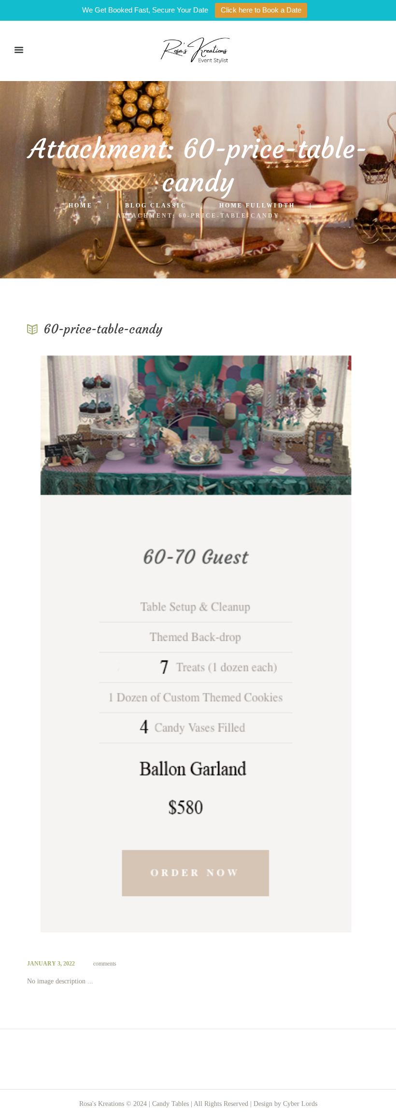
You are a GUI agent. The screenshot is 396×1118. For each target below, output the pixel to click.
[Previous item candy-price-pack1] (112, 645)
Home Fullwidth (257, 205)
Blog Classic (156, 205)
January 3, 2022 (51, 963)
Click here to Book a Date (261, 10)
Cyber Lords (300, 1103)
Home (80, 205)
